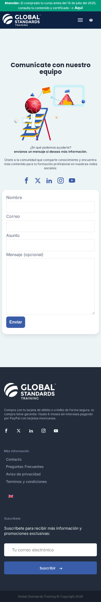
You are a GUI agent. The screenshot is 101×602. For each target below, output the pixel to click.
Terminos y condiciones (26, 481)
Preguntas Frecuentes (25, 466)
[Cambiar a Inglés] (11, 496)
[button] (80, 20)
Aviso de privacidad (23, 474)
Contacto (13, 459)
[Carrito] (91, 20)
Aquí (79, 7)
